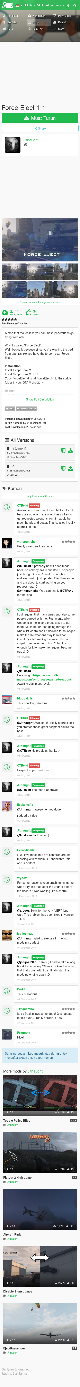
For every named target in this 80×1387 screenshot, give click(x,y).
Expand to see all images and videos (40, 302)
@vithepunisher (28, 590)
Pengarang (38, 561)
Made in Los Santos (14, 1373)
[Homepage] (26, 145)
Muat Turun (43, 117)
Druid (21, 989)
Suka (35, 314)
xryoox (22, 878)
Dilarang (34, 505)
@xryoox (23, 910)
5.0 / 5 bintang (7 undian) (15, 323)
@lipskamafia (26, 835)
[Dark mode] (68, 5)
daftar (55, 1053)
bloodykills (25, 698)
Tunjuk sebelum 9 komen (40, 496)
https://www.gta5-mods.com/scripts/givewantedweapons (44, 677)
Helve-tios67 (26, 850)
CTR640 (22, 505)
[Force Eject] (40, 239)
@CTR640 (24, 566)
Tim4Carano (25, 1009)
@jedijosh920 (26, 962)
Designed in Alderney (15, 1369)
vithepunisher (27, 541)
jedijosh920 (25, 933)
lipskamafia (25, 804)
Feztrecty (23, 1032)
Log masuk (36, 1053)
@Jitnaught (25, 723)
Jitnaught (31, 140)
